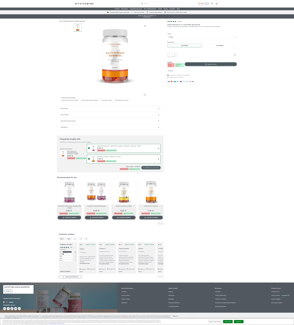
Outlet (160, 9)
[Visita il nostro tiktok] (11, 308)
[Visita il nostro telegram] (15, 308)
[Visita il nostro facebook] (8, 308)
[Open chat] (19, 308)
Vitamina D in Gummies (151, 206)
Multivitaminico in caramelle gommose (74, 21)
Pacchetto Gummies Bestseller (96, 206)
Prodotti (117, 9)
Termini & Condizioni (220, 299)
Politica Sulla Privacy (220, 295)
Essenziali (171, 299)
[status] (172, 55)
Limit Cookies (228, 321)
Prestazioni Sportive (174, 302)
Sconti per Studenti (276, 302)
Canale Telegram (275, 299)
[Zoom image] (145, 26)
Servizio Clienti (126, 295)
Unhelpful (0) (92, 269)
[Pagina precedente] (158, 276)
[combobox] (174, 4)
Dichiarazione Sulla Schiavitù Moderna (225, 302)
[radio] (184, 45)
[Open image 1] (78, 28)
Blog (178, 9)
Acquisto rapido (70, 217)
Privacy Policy (53, 323)
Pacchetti (172, 9)
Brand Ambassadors (220, 306)
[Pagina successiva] (161, 276)
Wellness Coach (204, 3)
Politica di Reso (126, 299)
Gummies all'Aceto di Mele (124, 206)
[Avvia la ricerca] (142, 4)
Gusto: (169, 34)
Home (61, 21)
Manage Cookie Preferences (11, 298)
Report (81, 271)
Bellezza (171, 291)
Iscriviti (8, 291)
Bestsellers (124, 9)
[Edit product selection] (158, 148)
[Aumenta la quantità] (174, 55)
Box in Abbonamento (150, 9)
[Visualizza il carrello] (216, 3)
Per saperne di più (85, 263)
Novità (166, 9)
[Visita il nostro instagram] (4, 308)
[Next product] (161, 223)
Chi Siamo (218, 291)
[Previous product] (158, 223)
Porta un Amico (280, 295)
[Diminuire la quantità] (169, 55)
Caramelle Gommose (136, 9)
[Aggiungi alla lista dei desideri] (235, 55)
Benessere (171, 295)
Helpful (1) (103, 269)
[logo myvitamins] (84, 3)
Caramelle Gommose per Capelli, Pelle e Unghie (69, 207)
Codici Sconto (275, 291)
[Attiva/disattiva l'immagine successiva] (145, 94)
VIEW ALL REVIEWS (65, 271)
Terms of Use (61, 323)
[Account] (212, 4)
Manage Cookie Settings (215, 321)
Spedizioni (124, 302)
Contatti (124, 291)
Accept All (238, 321)
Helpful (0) (84, 269)
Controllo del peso (174, 306)
